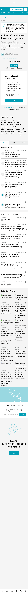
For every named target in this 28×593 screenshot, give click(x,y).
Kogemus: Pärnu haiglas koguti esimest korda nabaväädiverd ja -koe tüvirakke (15, 205)
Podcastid (25, 13)
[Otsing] (16, 591)
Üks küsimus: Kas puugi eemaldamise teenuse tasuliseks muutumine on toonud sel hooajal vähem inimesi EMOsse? (7, 380)
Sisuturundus (8, 120)
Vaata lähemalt (7, 107)
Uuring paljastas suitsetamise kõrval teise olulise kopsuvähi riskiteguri (14, 186)
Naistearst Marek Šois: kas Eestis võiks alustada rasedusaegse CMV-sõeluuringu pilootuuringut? (12, 126)
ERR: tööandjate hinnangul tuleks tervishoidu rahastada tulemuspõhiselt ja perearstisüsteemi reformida (13, 275)
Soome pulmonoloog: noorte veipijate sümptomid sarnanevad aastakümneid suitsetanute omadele (16, 164)
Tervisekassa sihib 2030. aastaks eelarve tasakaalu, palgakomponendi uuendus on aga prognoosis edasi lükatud (14, 228)
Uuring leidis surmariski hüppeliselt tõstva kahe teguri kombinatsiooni (12, 196)
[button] (10, 414)
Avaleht (3, 13)
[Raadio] (12, 591)
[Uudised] (7, 591)
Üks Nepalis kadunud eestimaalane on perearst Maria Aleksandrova (13, 154)
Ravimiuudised (17, 13)
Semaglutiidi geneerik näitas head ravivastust (20, 376)
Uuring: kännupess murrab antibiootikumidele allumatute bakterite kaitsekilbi (7, 310)
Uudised (7, 150)
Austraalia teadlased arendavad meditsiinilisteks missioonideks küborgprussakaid (11, 266)
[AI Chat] (21, 591)
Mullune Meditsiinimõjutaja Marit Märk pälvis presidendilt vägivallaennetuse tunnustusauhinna (12, 256)
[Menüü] (2, 591)
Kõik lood (9, 13)
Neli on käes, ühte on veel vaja (13, 220)
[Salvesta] (26, 151)
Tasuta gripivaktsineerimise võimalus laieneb (7, 333)
